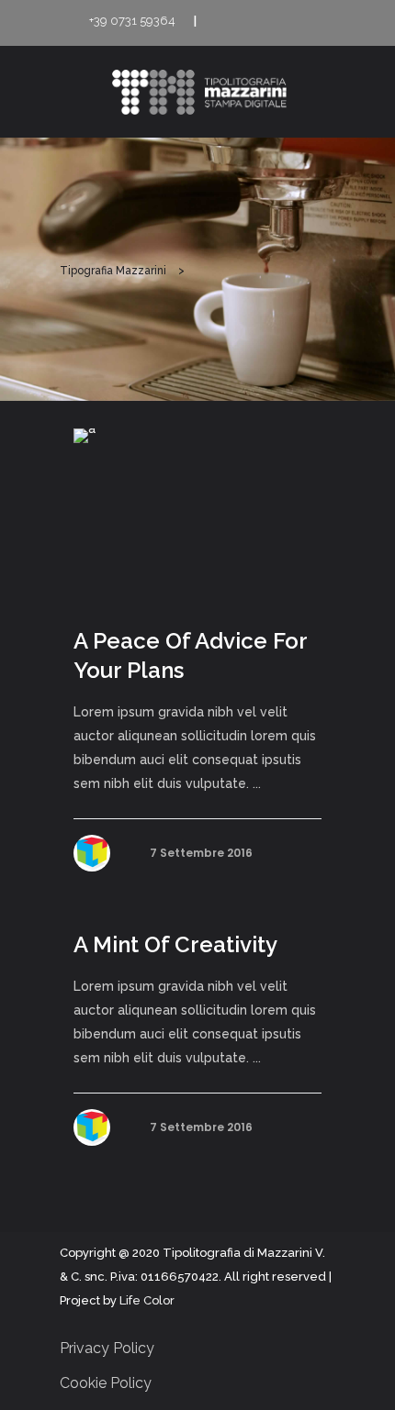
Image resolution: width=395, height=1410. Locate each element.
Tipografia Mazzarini (113, 270)
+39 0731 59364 (132, 21)
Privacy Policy (107, 1348)
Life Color (147, 1300)
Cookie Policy (106, 1383)
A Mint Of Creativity (175, 944)
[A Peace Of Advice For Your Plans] (197, 511)
